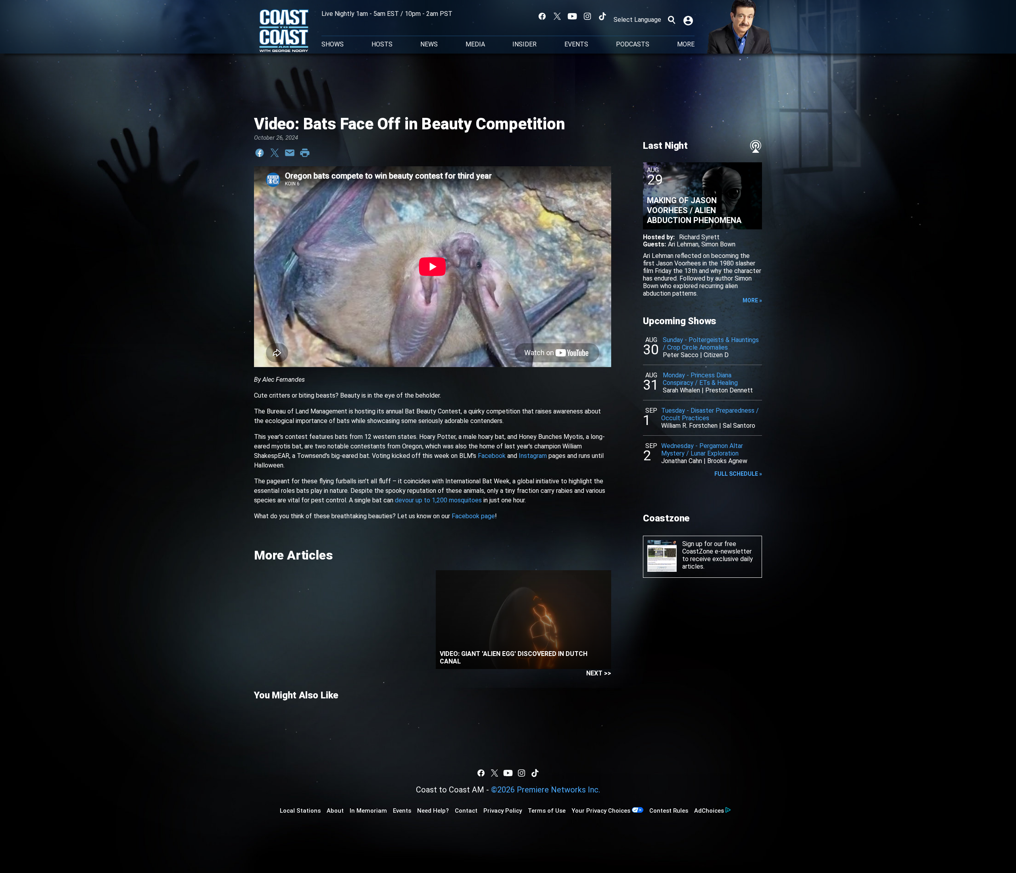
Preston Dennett (729, 390)
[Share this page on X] (274, 152)
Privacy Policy (502, 810)
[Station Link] (284, 31)
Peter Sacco (680, 355)
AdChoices (709, 810)
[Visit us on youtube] (572, 16)
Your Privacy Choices (601, 810)
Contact (466, 810)
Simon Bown (718, 244)
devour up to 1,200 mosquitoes (438, 500)
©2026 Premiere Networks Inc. (545, 789)
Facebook (492, 456)
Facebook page (473, 516)
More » (752, 300)
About (335, 810)
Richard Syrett (699, 237)
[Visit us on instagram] (587, 16)
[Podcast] (755, 146)
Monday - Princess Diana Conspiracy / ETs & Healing (700, 379)
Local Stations (300, 810)
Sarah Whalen (681, 390)
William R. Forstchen (689, 425)
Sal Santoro (739, 425)
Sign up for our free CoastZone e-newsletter (717, 547)
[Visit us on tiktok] (602, 16)
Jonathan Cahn (681, 461)
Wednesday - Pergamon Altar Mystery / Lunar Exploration (702, 449)
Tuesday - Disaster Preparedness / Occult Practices (710, 414)
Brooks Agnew (727, 461)
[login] (689, 19)
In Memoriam (368, 810)
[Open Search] (671, 19)
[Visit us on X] (557, 16)
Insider (524, 44)
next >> (598, 673)
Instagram (533, 456)
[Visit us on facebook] (542, 16)
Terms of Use (547, 810)
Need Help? (433, 810)
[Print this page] (304, 152)
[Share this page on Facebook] (259, 152)
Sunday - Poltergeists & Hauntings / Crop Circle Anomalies (711, 343)
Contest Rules (668, 810)
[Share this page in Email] (289, 152)
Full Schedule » (738, 474)
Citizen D (716, 355)
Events (576, 44)
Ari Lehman (683, 244)
